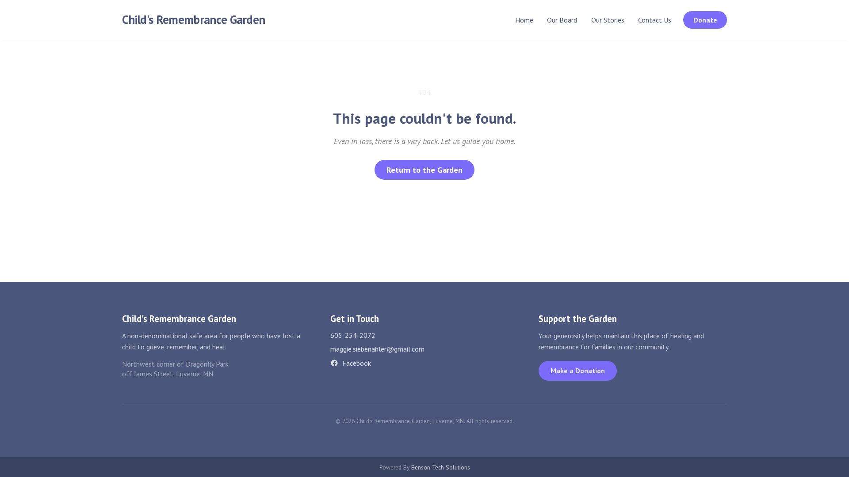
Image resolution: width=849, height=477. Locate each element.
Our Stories (607, 19)
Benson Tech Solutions (440, 467)
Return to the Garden (424, 170)
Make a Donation (578, 370)
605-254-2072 (352, 335)
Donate (705, 19)
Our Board (562, 19)
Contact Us (654, 19)
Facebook (356, 363)
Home (524, 19)
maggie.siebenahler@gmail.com (377, 348)
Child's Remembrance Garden (193, 19)
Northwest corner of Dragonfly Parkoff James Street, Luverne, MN (175, 369)
